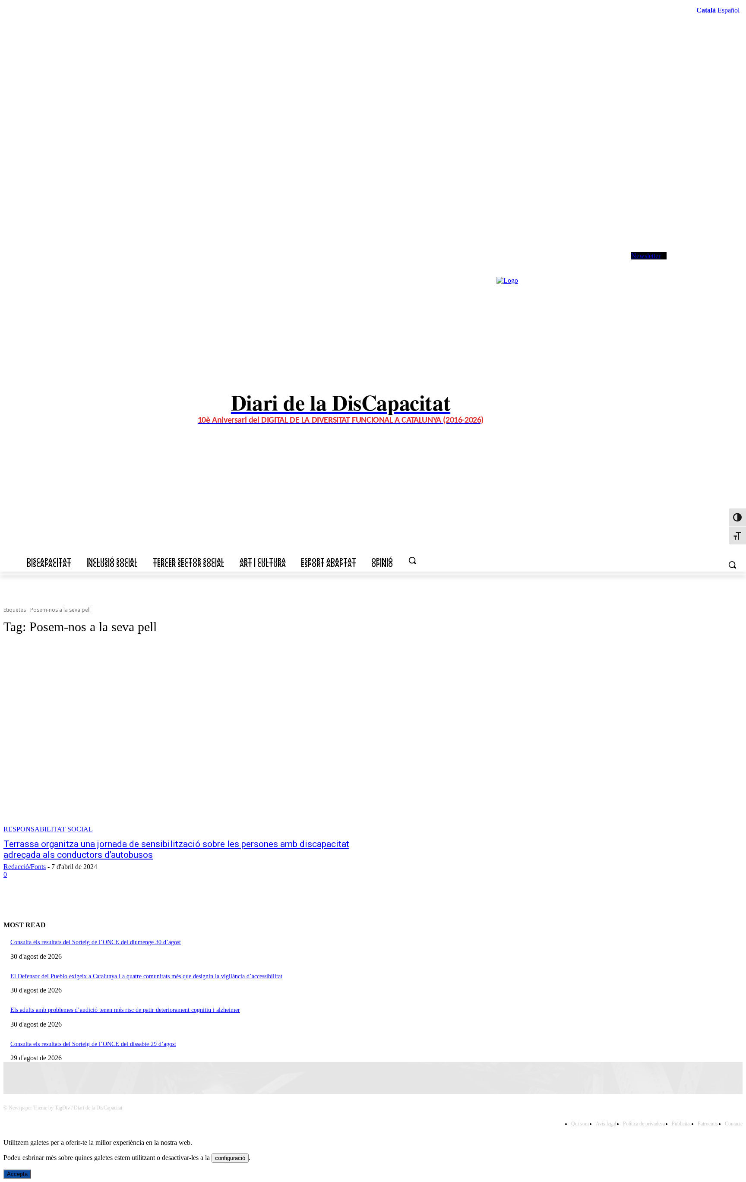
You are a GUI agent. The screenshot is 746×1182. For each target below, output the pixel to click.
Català (706, 10)
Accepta (17, 1174)
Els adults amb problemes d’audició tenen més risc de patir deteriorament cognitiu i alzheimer (125, 1010)
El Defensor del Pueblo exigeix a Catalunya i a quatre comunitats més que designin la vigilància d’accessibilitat (146, 976)
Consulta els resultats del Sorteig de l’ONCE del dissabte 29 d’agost (93, 1044)
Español (729, 10)
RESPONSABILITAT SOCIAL (48, 829)
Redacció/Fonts (24, 866)
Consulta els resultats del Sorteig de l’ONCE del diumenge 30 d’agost (95, 942)
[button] (412, 560)
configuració (230, 1158)
